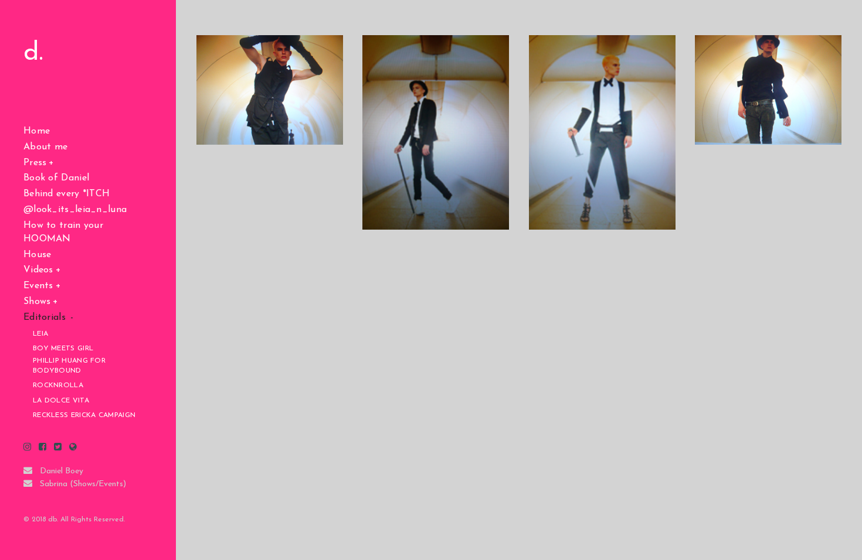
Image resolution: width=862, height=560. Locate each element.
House (37, 254)
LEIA (40, 333)
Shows (37, 301)
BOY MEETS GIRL (63, 348)
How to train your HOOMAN (63, 232)
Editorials (44, 317)
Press (35, 163)
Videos (38, 270)
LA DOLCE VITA (61, 400)
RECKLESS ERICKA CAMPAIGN (84, 415)
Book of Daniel (56, 178)
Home (36, 131)
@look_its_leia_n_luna (75, 209)
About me (45, 147)
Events (38, 286)
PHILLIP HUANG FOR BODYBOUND (69, 365)
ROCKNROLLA (58, 385)
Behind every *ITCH (66, 194)
